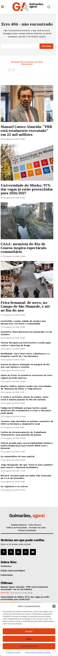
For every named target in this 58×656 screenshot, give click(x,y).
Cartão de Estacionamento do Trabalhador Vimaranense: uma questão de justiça (24, 433)
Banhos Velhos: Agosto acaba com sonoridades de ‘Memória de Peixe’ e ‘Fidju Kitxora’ (26, 387)
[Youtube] (33, 552)
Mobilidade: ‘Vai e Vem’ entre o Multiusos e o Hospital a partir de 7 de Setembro (25, 354)
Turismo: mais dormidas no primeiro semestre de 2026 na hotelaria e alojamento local (27, 422)
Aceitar (29, 631)
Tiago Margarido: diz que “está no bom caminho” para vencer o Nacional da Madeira (27, 466)
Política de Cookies (13, 652)
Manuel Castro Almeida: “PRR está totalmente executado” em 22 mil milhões (26, 130)
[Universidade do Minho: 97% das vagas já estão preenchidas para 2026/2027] (27, 162)
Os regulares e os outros (14, 486)
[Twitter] (11, 552)
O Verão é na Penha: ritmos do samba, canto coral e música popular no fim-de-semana (24, 398)
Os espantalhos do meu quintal (17, 456)
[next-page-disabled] (13, 70)
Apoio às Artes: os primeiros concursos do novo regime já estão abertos (26, 376)
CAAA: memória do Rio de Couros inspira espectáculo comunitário (24, 248)
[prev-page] (9, 70)
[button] (54, 606)
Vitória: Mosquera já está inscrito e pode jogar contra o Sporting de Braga (26, 344)
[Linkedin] (18, 552)
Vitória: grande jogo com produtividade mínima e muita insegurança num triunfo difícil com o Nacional (27, 445)
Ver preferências (29, 646)
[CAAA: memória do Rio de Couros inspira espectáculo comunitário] (27, 220)
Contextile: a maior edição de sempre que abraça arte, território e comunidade (23, 322)
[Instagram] (26, 552)
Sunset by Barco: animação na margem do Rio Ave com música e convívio (25, 365)
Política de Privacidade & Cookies (37, 652)
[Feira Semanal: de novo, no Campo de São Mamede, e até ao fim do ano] (27, 279)
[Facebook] (4, 552)
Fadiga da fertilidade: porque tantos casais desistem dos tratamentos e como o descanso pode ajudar (26, 410)
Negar (29, 638)
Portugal (5, 593)
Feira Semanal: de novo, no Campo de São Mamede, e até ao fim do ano (25, 306)
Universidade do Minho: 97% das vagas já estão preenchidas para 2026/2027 (27, 189)
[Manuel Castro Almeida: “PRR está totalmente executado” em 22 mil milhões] (27, 103)
